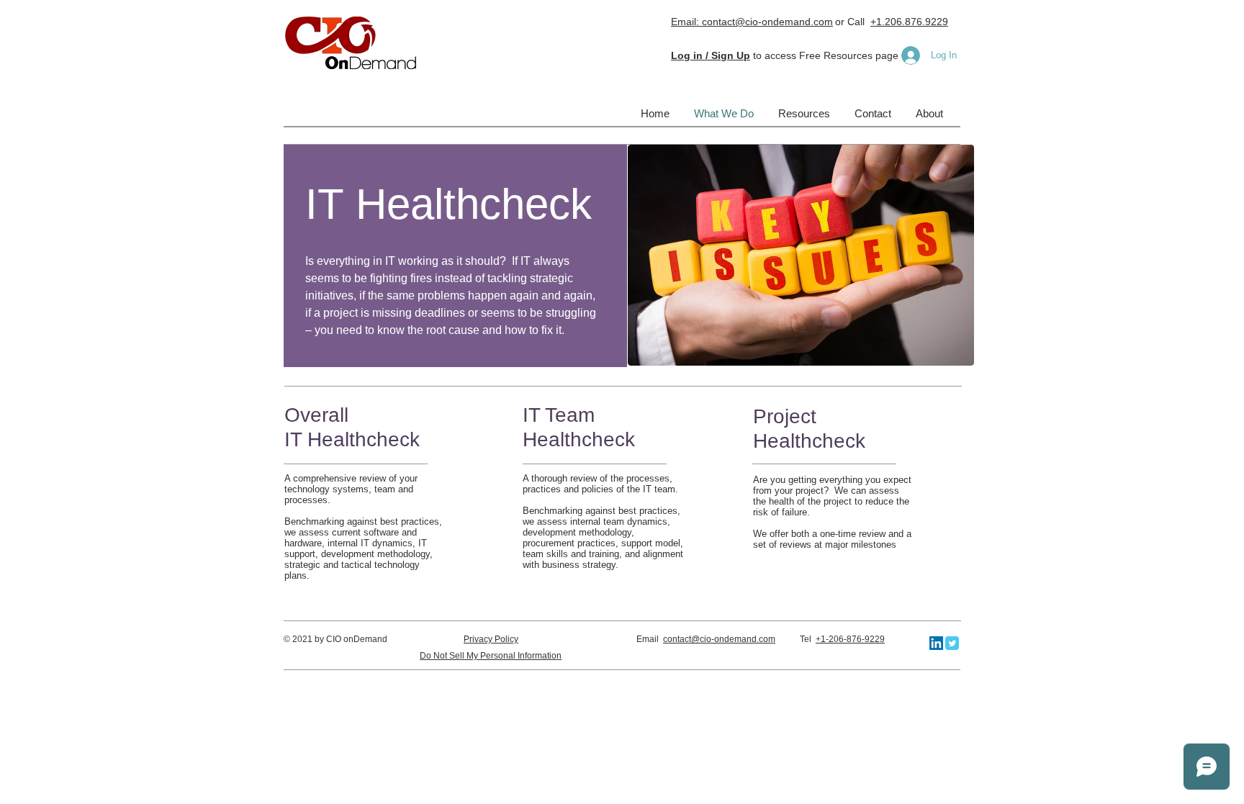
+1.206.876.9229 (909, 21)
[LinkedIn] (936, 643)
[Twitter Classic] (952, 643)
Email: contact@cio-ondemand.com (752, 21)
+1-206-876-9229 (850, 639)
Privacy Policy (491, 639)
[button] (710, 55)
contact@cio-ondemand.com (719, 639)
